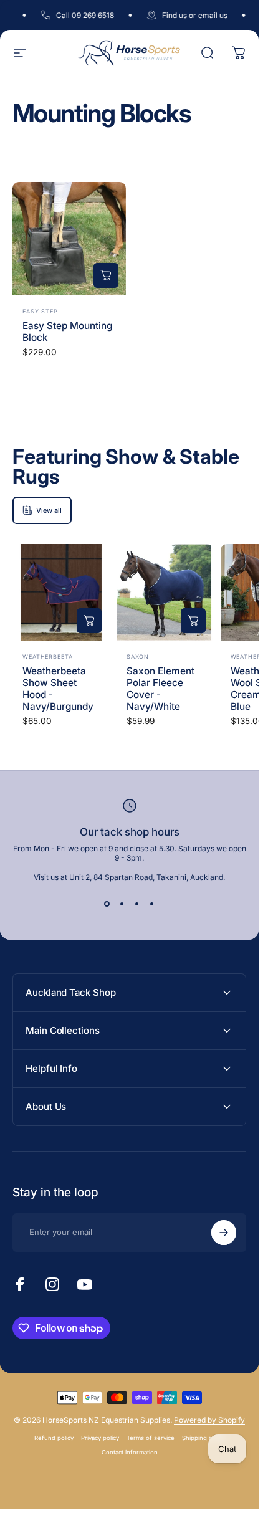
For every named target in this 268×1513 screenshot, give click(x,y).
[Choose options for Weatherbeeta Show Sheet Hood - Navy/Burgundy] (89, 620)
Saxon (138, 656)
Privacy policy (100, 1437)
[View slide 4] (152, 904)
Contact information (130, 1452)
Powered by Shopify (209, 1420)
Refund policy (54, 1437)
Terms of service (151, 1437)
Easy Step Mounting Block (67, 331)
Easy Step (40, 311)
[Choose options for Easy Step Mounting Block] (105, 275)
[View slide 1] (107, 904)
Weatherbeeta (47, 656)
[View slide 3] (137, 904)
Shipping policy (203, 1437)
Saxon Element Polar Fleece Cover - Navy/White (160, 688)
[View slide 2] (122, 904)
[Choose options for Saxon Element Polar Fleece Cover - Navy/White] (193, 620)
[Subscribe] (223, 1232)
